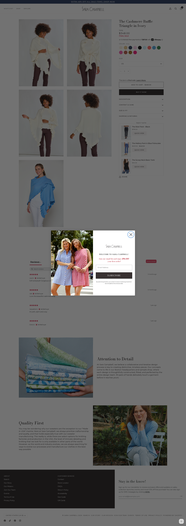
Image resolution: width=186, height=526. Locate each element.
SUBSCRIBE (114, 275)
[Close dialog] (131, 234)
